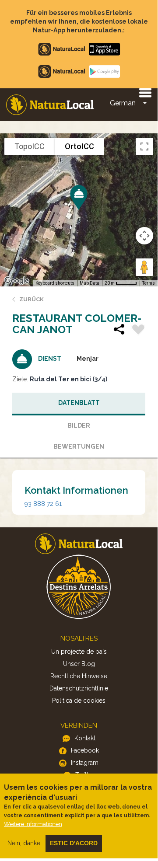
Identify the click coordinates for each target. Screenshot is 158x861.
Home (50, 104)
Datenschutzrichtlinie (78, 688)
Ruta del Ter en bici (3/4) (68, 379)
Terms (148, 283)
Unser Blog (79, 663)
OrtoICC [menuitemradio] (79, 146)
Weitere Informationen (33, 824)
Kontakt (84, 738)
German (123, 103)
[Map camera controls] (144, 235)
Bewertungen (78, 446)
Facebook (85, 750)
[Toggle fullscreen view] (144, 146)
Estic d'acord (74, 843)
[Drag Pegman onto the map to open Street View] (144, 267)
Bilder (78, 425)
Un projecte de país (79, 651)
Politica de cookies (78, 700)
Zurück (31, 299)
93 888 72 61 (43, 503)
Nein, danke (23, 843)
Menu (144, 92)
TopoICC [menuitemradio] (29, 146)
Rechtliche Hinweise (78, 676)
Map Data (89, 283)
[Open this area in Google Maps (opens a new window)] (16, 280)
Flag (138, 331)
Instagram (84, 762)
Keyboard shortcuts (54, 283)
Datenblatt (79, 402)
